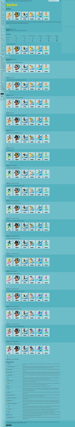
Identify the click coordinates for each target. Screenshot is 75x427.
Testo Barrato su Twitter (2, 79)
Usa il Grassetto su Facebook (2, 72)
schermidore (9, 363)
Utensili (1, 52)
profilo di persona (9, 414)
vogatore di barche (9, 380)
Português (4, 98)
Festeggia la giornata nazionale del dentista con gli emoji (2, 68)
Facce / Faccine (2, 39)
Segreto (1, 30)
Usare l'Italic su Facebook (2, 73)
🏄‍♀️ (16, 41)
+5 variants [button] (15, 366)
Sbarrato (1, 5)
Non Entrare (1, 31)
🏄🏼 (32, 37)
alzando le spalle (9, 369)
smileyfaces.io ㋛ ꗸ (2, 91)
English (1, 97)
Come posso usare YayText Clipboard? (2, 87)
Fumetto (1, 12)
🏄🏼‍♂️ (32, 39)
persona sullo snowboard (10, 366)
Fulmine (1, 26)
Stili (1, 2)
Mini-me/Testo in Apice (2, 28)
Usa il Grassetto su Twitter (2, 76)
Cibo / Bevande (2, 43)
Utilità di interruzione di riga (2, 35)
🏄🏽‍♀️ (40, 41)
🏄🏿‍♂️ (57, 39)
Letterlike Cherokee (2, 22)
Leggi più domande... (3, 90)
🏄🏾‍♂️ (48, 39)
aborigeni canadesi (2, 23)
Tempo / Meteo (2, 45)
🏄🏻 (24, 37)
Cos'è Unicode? (2, 84)
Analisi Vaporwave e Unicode (2, 61)
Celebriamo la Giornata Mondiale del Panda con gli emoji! (2, 66)
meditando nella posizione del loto (12, 403)
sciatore (8, 406)
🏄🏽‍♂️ (40, 39)
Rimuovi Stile (1, 36)
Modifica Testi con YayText (2, 80)
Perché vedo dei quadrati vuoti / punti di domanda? (2, 86)
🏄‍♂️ (16, 39)
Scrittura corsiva (2, 4)
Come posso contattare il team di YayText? (2, 89)
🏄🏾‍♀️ (48, 41)
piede (8, 383)
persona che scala (9, 372)
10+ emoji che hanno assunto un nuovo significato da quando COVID (2, 64)
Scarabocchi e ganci (2, 20)
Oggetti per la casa (2, 53)
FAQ (1, 82)
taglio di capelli (9, 400)
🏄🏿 (57, 37)
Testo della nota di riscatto (2, 19)
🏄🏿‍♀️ (57, 41)
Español (3, 97)
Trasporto (1, 44)
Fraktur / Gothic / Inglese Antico (2, 9)
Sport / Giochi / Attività (2, 47)
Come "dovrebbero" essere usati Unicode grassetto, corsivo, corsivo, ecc (2, 59)
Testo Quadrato (2, 13)
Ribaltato (1, 11)
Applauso (1, 32)
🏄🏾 (48, 37)
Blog (1, 56)
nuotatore (8, 392)
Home (8, 0)
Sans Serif (1, 16)
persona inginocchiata (10, 417)
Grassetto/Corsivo (2, 3)
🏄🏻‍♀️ (24, 41)
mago (8, 386)
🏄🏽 (40, 37)
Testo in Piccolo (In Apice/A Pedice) (2, 15)
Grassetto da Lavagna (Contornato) (2, 10)
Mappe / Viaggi (2, 54)
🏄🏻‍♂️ (24, 39)
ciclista (8, 388)
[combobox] (53, 0)
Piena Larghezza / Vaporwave (2, 17)
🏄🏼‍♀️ (32, 41)
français (1, 98)
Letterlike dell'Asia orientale (2, 21)
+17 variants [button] (13, 369)
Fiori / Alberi (1, 42)
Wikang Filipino (1, 99)
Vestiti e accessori (2, 48)
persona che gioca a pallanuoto (11, 397)
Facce (1, 27)
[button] (6, 0)
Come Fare (2, 70)
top (21, 62)
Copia (10, 26)
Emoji (1, 37)
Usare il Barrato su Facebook (2, 75)
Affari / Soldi (1, 51)
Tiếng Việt (4, 99)
